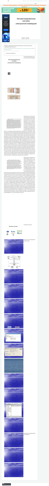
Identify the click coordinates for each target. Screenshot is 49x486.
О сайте (27, 0)
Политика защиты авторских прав (36, 0)
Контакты (45, 0)
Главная (24, 0)
